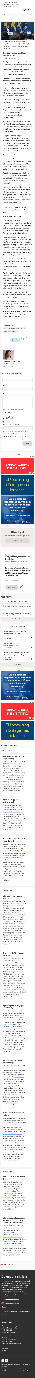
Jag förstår (26, 10)
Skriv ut (27, 339)
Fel (3, 393)
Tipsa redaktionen (16, 373)
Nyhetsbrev (4, 1311)
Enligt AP (21, 855)
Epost (4, 385)
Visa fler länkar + (17, 664)
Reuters (9, 1250)
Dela (16, 340)
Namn (4, 377)
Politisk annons (29, 456)
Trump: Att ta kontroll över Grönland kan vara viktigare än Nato (17, 614)
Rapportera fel (6, 373)
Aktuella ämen (13, 1311)
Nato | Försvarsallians (10, 331)
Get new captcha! (3, 422)
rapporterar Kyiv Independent (12, 812)
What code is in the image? (11, 424)
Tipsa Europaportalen (24, 1311)
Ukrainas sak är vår (9, 643)
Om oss (3, 1315)
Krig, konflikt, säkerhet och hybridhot (14, 328)
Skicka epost (9, 366)
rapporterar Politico (9, 1024)
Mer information (9, 6)
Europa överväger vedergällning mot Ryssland (18, 606)
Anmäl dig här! (17, 541)
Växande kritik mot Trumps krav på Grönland (17, 610)
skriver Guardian (19, 965)
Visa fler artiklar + (17, 619)
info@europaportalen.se (12, 1303)
